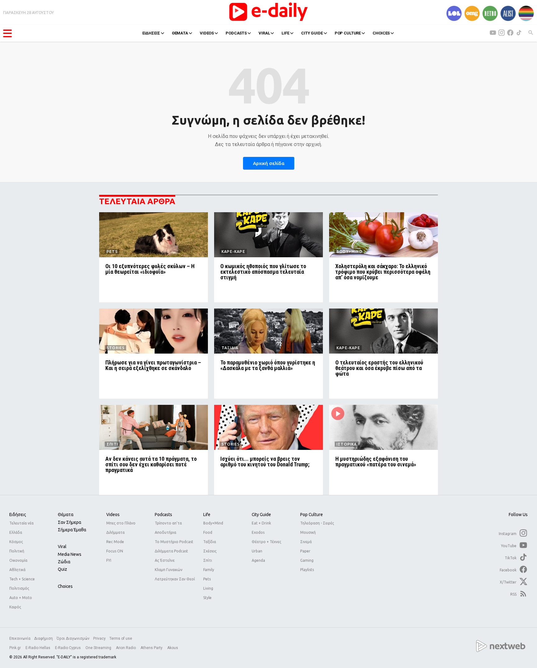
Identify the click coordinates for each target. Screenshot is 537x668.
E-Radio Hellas (38, 648)
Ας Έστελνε (165, 560)
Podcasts (163, 514)
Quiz (62, 569)
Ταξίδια (209, 542)
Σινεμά (306, 542)
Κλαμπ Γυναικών (168, 570)
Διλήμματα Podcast (171, 551)
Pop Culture (311, 514)
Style (207, 598)
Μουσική (308, 532)
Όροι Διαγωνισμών (73, 638)
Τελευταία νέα (21, 523)
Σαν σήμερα (69, 522)
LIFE (285, 33)
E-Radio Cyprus (68, 648)
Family (208, 570)
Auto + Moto (20, 598)
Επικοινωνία (19, 638)
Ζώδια (64, 561)
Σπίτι (207, 560)
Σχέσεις (210, 551)
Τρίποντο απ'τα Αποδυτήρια (168, 527)
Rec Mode (115, 542)
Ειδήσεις (17, 514)
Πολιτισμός (19, 588)
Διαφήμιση (43, 638)
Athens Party (151, 648)
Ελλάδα (15, 532)
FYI (108, 560)
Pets (207, 579)
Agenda (258, 560)
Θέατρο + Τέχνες (266, 542)
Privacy (99, 638)
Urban (257, 551)
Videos (113, 514)
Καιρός (15, 607)
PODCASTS (236, 33)
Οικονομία (18, 560)
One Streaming (98, 648)
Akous (172, 648)
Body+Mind (213, 523)
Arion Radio (126, 648)
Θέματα (65, 514)
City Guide (261, 514)
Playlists (307, 570)
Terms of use (120, 638)
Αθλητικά (17, 570)
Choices (65, 586)
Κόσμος (16, 542)
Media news (69, 554)
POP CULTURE (348, 33)
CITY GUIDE (312, 33)
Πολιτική (16, 551)
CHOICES (381, 33)
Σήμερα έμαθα (72, 529)
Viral (62, 546)
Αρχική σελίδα (268, 163)
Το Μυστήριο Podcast (174, 542)
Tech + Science (22, 579)
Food (207, 532)
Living (208, 588)
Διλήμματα (115, 532)
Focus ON (114, 551)
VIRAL (264, 33)
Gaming (307, 560)
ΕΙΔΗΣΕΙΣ (151, 33)
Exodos (258, 532)
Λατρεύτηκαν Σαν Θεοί (175, 579)
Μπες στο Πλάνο (120, 523)
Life (206, 514)
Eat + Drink (261, 523)
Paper (305, 551)
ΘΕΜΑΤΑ (180, 33)
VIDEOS (207, 33)
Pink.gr (15, 648)
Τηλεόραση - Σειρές (317, 523)
